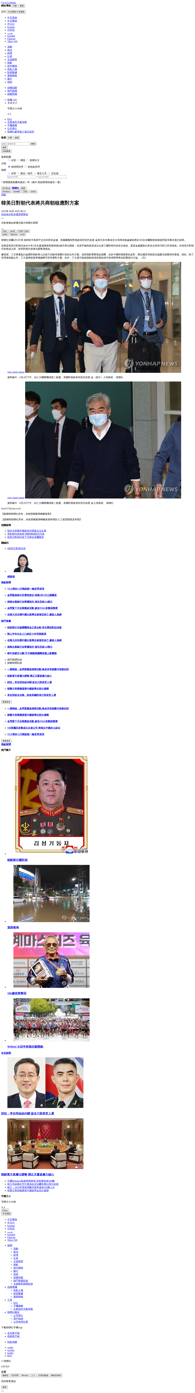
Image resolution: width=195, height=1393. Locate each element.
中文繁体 (12, 1219)
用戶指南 (18, 1318)
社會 (9, 56)
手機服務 (12, 125)
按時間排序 (17, 167)
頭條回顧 (12, 87)
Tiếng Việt (12, 1240)
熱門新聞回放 (20, 1280)
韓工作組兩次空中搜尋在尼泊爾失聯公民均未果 (32, 1184)
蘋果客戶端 (13, 1336)
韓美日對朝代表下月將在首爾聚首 (25, 537)
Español (11, 1234)
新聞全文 (34, 160)
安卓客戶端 (13, 1333)
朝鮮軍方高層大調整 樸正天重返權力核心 (29, 676)
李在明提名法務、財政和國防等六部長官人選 (31, 695)
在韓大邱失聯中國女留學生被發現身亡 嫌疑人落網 (34, 614)
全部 (13, 160)
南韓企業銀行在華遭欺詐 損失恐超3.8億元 (29, 601)
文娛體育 (12, 59)
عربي (10, 1232)
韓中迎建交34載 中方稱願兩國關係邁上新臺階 (32, 653)
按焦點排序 (34, 167)
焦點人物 (12, 69)
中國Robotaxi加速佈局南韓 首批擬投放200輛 (31, 1181)
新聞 (9, 1245)
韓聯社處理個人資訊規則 (20, 131)
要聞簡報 (12, 75)
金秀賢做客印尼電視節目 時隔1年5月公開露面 (32, 595)
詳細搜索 (6, 151)
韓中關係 (12, 66)
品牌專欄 (12, 1287)
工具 (9, 1300)
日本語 (11, 1228)
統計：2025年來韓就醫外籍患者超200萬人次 (31, 1187)
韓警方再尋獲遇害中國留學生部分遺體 (28, 688)
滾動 (9, 46)
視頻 (9, 82)
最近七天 (42, 173)
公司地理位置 (20, 1322)
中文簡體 (6, 1214)
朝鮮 (9, 62)
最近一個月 (26, 173)
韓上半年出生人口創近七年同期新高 (26, 634)
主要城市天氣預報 (17, 122)
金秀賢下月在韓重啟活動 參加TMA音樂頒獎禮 (32, 608)
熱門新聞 (12, 91)
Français (11, 1237)
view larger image (16, 372)
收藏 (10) (12, 99)
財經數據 (12, 72)
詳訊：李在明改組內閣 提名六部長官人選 (29, 682)
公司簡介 (12, 128)
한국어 (11, 1222)
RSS (9, 119)
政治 (9, 50)
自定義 (54, 173)
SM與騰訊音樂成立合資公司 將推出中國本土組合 (33, 728)
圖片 (9, 78)
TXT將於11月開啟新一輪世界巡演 (25, 588)
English (11, 1225)
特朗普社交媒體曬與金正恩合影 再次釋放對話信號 (34, 627)
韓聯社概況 (13, 1312)
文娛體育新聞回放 (23, 1284)
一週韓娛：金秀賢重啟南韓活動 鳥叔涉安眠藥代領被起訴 (38, 669)
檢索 (4, 147)
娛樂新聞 (12, 94)
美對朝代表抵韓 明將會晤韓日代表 (25, 534)
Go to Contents (8, 2)
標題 (22, 160)
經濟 (9, 53)
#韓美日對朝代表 (16, 548)
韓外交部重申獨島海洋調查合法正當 (26, 530)
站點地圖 (12, 1342)
